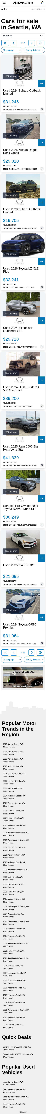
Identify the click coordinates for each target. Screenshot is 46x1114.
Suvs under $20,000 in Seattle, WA (17, 1048)
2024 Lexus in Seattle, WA (13, 819)
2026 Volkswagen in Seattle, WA (16, 1011)
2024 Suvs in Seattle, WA (13, 753)
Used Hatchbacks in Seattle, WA (16, 1098)
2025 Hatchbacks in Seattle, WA (16, 834)
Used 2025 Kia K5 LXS (18, 565)
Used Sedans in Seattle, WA (14, 1090)
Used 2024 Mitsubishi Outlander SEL (17, 329)
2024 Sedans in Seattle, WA (14, 797)
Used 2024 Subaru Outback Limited (22, 92)
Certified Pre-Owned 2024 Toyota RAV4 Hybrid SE (20, 507)
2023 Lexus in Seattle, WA (13, 812)
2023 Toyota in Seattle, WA (14, 849)
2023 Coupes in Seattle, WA (14, 1018)
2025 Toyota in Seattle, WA (14, 782)
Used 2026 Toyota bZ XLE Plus (21, 270)
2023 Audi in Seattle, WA (13, 878)
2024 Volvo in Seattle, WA (13, 915)
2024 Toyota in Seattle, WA (14, 775)
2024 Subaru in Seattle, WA (14, 900)
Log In (33, 9)
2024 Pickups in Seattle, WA (14, 937)
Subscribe (41, 9)
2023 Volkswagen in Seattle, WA (16, 922)
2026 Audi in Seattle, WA (13, 967)
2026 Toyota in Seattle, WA (14, 804)
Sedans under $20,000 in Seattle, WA (18, 1055)
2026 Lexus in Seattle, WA (13, 952)
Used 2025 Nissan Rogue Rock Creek (20, 151)
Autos (4, 9)
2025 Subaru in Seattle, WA (14, 856)
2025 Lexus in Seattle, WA (13, 893)
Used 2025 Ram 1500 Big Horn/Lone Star (20, 448)
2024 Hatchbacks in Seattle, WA (16, 945)
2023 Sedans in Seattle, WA (14, 863)
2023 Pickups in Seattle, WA (14, 996)
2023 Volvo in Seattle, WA (13, 885)
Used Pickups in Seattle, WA (14, 1105)
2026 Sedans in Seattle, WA (14, 930)
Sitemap (23, 1112)
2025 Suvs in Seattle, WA (13, 745)
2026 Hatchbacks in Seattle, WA (16, 959)
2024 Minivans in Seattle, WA (14, 974)
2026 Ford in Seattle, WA (13, 1026)
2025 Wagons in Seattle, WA (14, 989)
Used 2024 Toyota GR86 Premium (19, 626)
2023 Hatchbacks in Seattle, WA (16, 871)
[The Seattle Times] (23, 3)
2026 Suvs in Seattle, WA (13, 789)
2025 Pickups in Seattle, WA (14, 981)
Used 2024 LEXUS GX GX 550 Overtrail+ (21, 389)
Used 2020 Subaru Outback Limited (22, 211)
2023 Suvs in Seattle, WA (13, 760)
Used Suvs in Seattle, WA (13, 1083)
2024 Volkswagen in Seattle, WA (16, 908)
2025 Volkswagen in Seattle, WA (16, 841)
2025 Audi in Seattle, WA (13, 767)
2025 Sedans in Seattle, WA (14, 826)
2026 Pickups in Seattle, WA (14, 1004)
